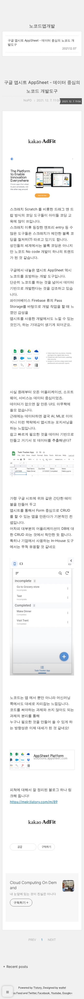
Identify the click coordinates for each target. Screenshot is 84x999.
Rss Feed (16, 993)
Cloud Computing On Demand (33, 885)
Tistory (37, 987)
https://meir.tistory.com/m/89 (34, 802)
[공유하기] (26, 847)
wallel (62, 987)
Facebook (44, 993)
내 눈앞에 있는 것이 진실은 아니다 (33, 894)
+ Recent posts (15, 966)
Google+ (67, 993)
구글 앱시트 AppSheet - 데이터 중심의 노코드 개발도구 (41, 42)
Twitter (32, 993)
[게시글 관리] (31, 847)
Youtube (56, 993)
